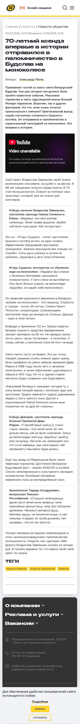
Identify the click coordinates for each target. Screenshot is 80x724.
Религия (63, 568)
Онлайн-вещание (39, 8)
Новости (28, 26)
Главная (11, 26)
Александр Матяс (32, 79)
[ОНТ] (10, 7)
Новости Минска (16, 568)
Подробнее (40, 702)
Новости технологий (42, 568)
